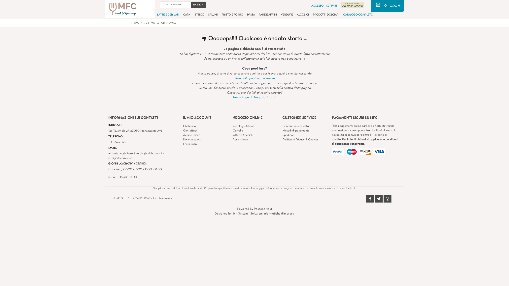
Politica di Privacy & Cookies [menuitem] (300, 139)
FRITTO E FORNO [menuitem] (232, 15)
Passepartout (263, 209)
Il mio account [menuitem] (192, 139)
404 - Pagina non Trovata (160, 23)
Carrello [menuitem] (238, 130)
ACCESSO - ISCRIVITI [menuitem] (324, 6)
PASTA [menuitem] (251, 15)
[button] (198, 5)
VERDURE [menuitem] (287, 15)
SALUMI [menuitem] (213, 15)
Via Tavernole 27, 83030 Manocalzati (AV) (135, 130)
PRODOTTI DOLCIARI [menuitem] (326, 15)
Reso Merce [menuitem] (240, 139)
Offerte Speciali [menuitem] (243, 135)
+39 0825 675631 (352, 6)
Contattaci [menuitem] (190, 130)
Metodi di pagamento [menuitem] (296, 130)
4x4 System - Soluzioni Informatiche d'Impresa (263, 213)
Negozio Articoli (265, 97)
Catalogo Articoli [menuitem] (243, 126)
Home (135, 23)
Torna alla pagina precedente (255, 78)
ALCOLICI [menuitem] (303, 15)
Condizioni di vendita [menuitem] (296, 126)
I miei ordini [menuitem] (190, 144)
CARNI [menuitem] (187, 15)
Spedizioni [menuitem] (289, 135)
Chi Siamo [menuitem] (189, 126)
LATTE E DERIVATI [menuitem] (168, 15)
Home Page (241, 97)
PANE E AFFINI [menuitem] (268, 15)
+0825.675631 (117, 142)
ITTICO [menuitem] (199, 15)
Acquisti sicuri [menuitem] (191, 135)
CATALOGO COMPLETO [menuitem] (358, 15)
